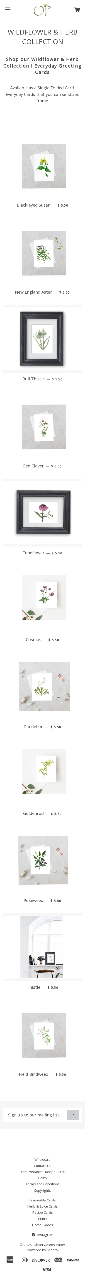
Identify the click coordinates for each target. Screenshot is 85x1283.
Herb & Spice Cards (42, 1206)
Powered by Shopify (42, 1250)
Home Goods (42, 1225)
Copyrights (42, 1190)
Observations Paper (49, 1244)
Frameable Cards (42, 1200)
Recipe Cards (42, 1212)
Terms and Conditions (42, 1184)
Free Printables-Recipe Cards (42, 1171)
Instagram (44, 1234)
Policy (42, 1178)
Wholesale (42, 1159)
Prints (42, 1218)
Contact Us (42, 1165)
